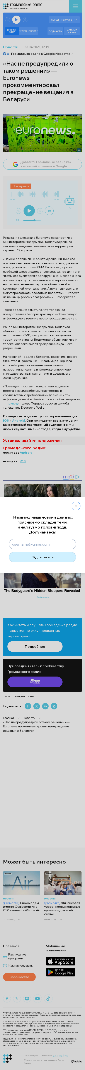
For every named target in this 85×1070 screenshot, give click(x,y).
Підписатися (43, 557)
